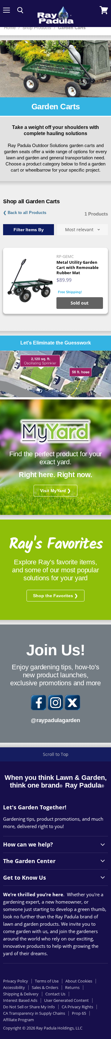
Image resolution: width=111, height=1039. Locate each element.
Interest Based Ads (20, 1000)
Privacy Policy (15, 981)
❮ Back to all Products (24, 212)
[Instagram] (55, 702)
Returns (72, 987)
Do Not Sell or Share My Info (29, 1007)
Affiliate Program (18, 1019)
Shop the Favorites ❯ (55, 595)
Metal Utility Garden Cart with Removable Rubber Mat (77, 267)
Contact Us (55, 994)
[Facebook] (38, 702)
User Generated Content (66, 1000)
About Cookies (78, 981)
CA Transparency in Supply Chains (34, 1013)
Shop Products (37, 28)
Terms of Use (47, 981)
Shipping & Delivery (21, 994)
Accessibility (14, 987)
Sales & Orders (45, 987)
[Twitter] (72, 702)
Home (10, 28)
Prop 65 (79, 1013)
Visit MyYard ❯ (55, 490)
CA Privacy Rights (77, 1007)
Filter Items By (29, 229)
